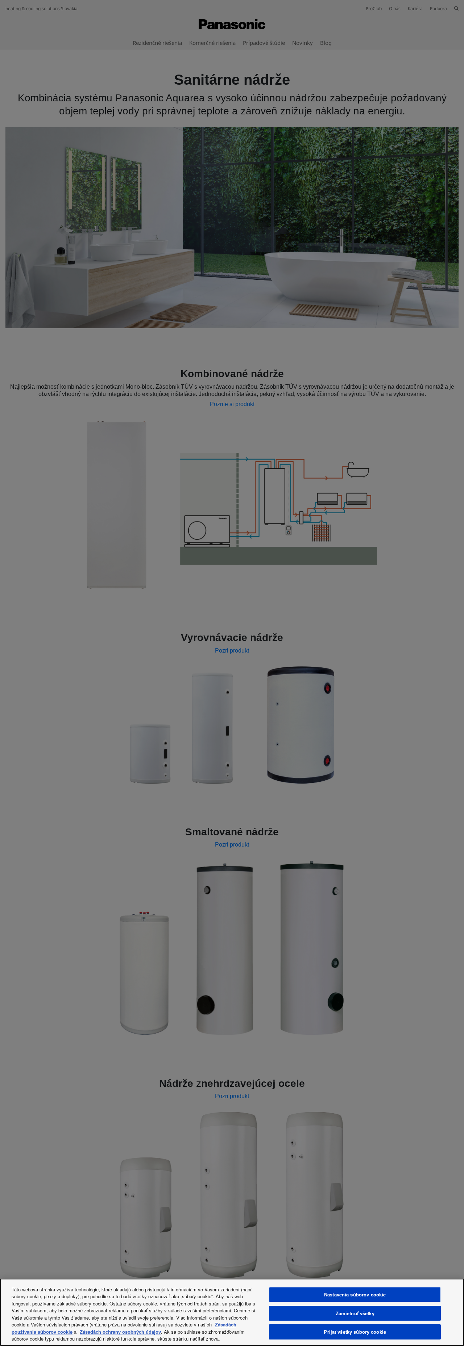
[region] (232, 1312)
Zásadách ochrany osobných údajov (120, 1331)
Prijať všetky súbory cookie (355, 1331)
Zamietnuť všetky (355, 1313)
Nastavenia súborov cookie (355, 1294)
